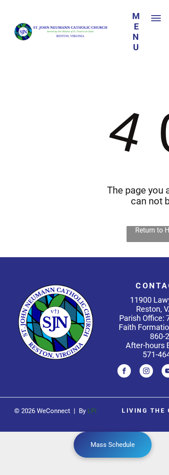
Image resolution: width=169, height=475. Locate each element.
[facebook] (124, 372)
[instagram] (146, 372)
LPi (92, 411)
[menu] (156, 18)
